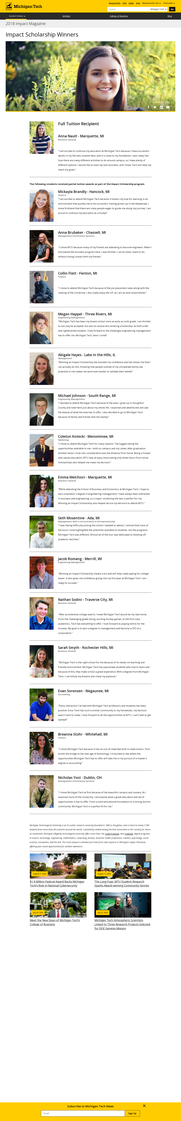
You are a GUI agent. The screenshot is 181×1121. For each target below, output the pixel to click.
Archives (66, 16)
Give (138, 3)
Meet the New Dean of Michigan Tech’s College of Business (55, 918)
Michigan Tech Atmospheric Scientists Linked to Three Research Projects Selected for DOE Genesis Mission (122, 920)
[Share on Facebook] (148, 107)
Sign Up (132, 1113)
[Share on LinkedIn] (161, 107)
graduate (129, 833)
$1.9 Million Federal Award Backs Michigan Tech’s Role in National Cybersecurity (57, 879)
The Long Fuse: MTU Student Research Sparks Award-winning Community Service (121, 879)
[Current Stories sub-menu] (25, 16)
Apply (131, 3)
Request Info (114, 3)
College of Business (119, 16)
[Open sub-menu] (160, 3)
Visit (124, 3)
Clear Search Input (147, 9)
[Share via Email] (168, 107)
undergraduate (112, 833)
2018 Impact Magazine (26, 23)
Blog (170, 16)
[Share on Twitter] (155, 107)
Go (172, 9)
